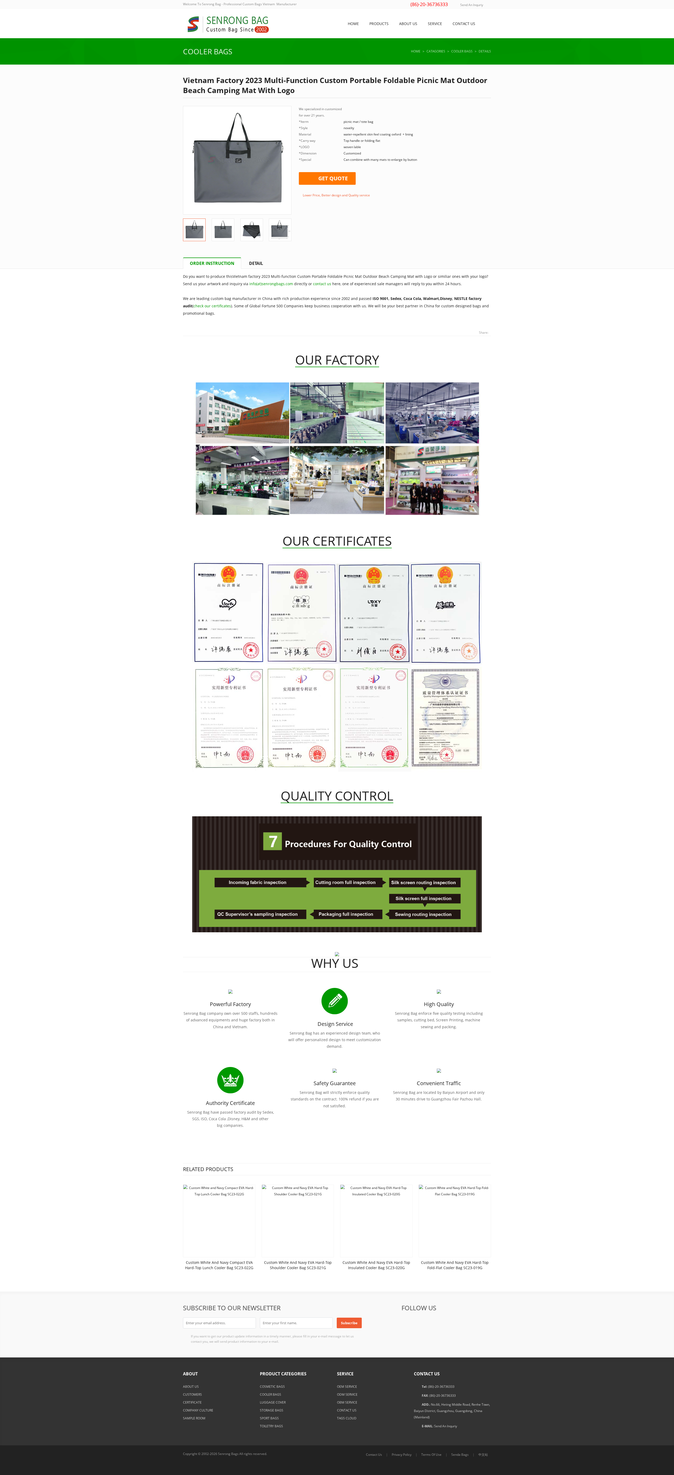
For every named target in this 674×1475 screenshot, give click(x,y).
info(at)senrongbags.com (271, 283)
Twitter (419, 1322)
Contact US (464, 23)
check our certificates (212, 305)
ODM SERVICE (347, 1394)
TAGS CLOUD (346, 1418)
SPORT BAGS (269, 1418)
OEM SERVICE (347, 1386)
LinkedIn (445, 1322)
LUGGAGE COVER (273, 1402)
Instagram (484, 1322)
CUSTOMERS (192, 1394)
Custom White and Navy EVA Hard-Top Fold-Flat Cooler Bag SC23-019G (455, 1265)
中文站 (483, 1454)
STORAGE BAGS (271, 1410)
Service (435, 23)
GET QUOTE (333, 178)
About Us (408, 23)
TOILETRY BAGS (271, 1426)
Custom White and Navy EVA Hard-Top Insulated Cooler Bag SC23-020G (376, 1265)
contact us (322, 283)
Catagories (436, 51)
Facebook (407, 1322)
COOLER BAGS (270, 1394)
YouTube (471, 1322)
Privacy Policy (402, 1454)
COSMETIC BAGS (272, 1386)
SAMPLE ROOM (194, 1418)
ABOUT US (191, 1386)
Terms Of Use (431, 1454)
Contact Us (374, 1454)
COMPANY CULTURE (198, 1410)
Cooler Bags (207, 51)
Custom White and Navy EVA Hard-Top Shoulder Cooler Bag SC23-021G (298, 1265)
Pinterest (458, 1322)
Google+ (432, 1322)
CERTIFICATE (192, 1402)
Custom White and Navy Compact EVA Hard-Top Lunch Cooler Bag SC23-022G (219, 1265)
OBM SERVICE (347, 1402)
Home (353, 23)
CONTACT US (346, 1410)
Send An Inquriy (471, 5)
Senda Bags (460, 1454)
